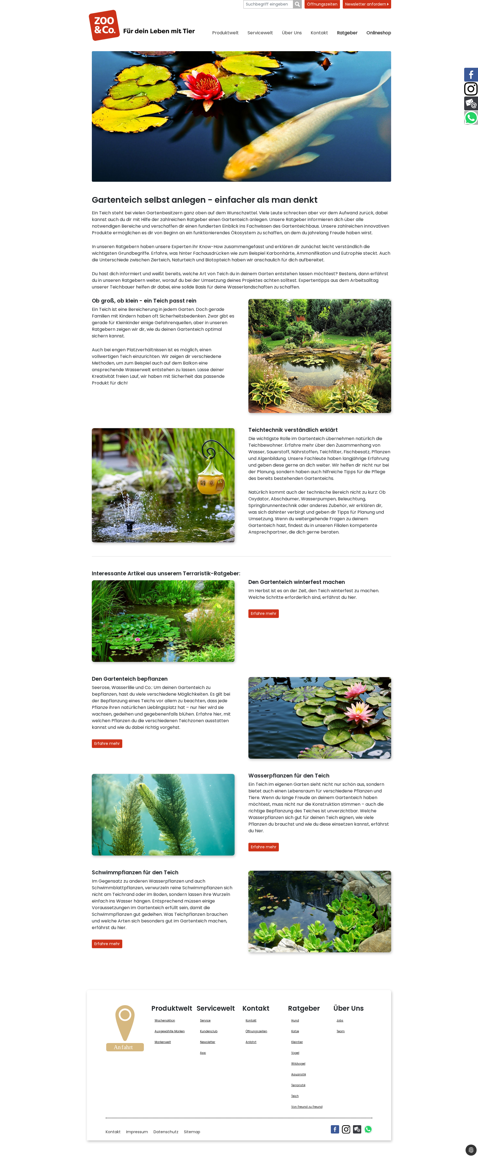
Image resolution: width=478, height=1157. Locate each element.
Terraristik (298, 1085)
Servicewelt (260, 33)
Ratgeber (347, 33)
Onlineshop (379, 33)
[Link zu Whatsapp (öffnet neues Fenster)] (471, 118)
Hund (295, 1020)
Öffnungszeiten (322, 4)
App (203, 1053)
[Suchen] (297, 4)
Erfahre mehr (263, 613)
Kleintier (297, 1042)
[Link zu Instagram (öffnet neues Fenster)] (471, 89)
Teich (295, 1096)
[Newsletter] (357, 1129)
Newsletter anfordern (366, 4)
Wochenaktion (165, 1020)
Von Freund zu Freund (307, 1107)
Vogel (295, 1053)
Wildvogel (298, 1064)
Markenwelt (163, 1042)
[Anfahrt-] (125, 1030)
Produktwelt (225, 33)
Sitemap (192, 1132)
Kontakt (319, 33)
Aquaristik (298, 1074)
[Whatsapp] (368, 1129)
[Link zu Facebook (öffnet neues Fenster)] (471, 75)
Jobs (340, 1020)
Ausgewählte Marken (170, 1031)
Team (341, 1031)
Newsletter (207, 1042)
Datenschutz (166, 1132)
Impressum (137, 1132)
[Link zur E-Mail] (471, 103)
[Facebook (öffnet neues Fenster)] (335, 1129)
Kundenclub (208, 1031)
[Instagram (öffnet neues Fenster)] (346, 1129)
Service (205, 1020)
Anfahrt (251, 1042)
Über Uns (292, 33)
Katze (295, 1031)
